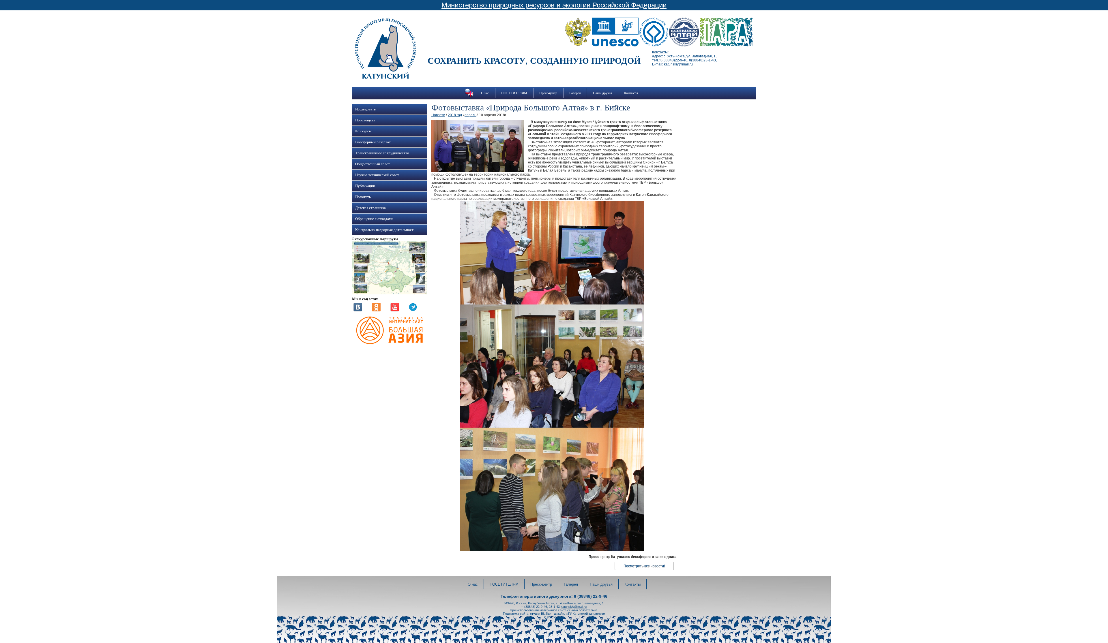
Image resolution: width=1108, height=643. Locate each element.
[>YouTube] (394, 310)
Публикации (365, 186)
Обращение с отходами (374, 219)
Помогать (363, 197)
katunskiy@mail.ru (574, 606)
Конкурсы (363, 131)
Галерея (575, 93)
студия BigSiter (540, 613)
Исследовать (365, 109)
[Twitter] (413, 310)
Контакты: (660, 52)
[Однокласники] (376, 310)
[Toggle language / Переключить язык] (469, 97)
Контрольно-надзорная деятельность (385, 230)
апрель (470, 115)
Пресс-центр (548, 93)
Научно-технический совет (377, 175)
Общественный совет (372, 164)
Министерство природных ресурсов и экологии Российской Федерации (554, 5)
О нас (485, 93)
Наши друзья (602, 93)
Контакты (631, 93)
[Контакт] (357, 310)
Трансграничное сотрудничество (382, 153)
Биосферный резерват (373, 142)
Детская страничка (370, 208)
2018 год (455, 115)
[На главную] (385, 78)
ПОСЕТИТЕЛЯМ (514, 93)
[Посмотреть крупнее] (389, 293)
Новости (438, 115)
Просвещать (365, 120)
